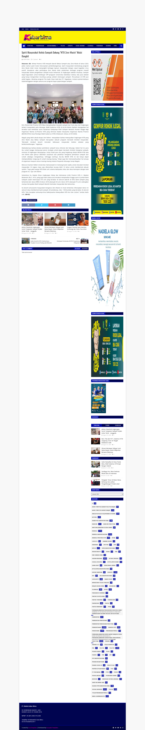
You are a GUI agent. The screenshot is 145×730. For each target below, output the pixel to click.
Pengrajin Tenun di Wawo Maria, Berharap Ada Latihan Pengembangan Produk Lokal (111, 482)
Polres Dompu (96, 651)
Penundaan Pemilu (111, 631)
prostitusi (111, 665)
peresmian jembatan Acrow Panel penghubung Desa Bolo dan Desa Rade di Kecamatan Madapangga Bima (106, 638)
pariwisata (95, 603)
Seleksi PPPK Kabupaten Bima (101, 686)
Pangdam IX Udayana (98, 593)
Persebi (107, 641)
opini (106, 589)
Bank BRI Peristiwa (109, 524)
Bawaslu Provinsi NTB (99, 538)
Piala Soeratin (109, 644)
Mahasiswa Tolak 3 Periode (100, 582)
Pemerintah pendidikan (99, 620)
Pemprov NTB (112, 627)
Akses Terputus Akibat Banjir (101, 510)
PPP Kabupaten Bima (98, 658)
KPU (93, 575)
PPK (103, 655)
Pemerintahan (40, 46)
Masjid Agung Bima (98, 586)
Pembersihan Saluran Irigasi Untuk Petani (105, 613)
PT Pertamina (96, 672)
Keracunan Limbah (109, 565)
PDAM (109, 606)
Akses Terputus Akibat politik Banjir (103, 507)
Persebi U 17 (95, 644)
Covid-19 (94, 541)
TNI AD (111, 689)
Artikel (94, 517)
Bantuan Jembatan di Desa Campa (102, 527)
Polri (108, 651)
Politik (63, 46)
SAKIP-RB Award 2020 (98, 682)
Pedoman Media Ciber (34, 29)
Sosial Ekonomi (80, 46)
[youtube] (118, 29)
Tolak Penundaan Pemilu (100, 692)
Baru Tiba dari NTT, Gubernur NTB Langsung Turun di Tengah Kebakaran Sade (112, 440)
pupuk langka (96, 675)
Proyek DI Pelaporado (98, 668)
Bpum (113, 538)
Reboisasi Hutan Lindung (110, 679)
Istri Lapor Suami (113, 562)
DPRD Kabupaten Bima (108, 548)
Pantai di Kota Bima (98, 596)
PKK (93, 648)
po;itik (102, 648)
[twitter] (116, 29)
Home (23, 29)
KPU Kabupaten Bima (106, 575)
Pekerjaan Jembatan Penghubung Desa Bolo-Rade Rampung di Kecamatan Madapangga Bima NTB (107, 611)
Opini (115, 46)
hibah (108, 551)
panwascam (111, 600)
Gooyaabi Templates (52, 727)
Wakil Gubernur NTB (98, 696)
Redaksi (27, 29)
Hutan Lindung (113, 558)
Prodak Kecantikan (98, 662)
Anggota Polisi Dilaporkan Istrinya (103, 513)
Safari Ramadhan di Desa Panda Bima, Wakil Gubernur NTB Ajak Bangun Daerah (111, 464)
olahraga (95, 589)
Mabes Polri (108, 579)
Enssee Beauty (96, 551)
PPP (110, 655)
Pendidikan (99, 46)
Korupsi (70, 46)
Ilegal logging (97, 562)
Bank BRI (94, 524)
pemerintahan (32, 200)
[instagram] (122, 29)
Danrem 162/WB (107, 541)
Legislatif (95, 579)
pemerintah (95, 617)
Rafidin (94, 679)
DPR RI (94, 548)
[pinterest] (120, 29)
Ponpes (94, 655)
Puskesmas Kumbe (111, 675)
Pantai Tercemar (97, 600)
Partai (107, 603)
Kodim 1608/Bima (97, 572)
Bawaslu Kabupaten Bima (99, 534)
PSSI (112, 668)
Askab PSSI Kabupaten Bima (100, 520)
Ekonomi (108, 46)
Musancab (112, 586)
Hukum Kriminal (51, 46)
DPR (115, 544)
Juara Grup (95, 565)
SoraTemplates (32, 727)
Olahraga (90, 46)
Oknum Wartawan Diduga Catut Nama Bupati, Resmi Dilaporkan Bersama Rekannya (54, 229)
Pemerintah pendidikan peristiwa (102, 624)
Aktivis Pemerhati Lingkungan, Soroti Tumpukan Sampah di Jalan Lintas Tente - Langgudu (32, 229)
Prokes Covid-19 (97, 665)
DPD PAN (106, 544)
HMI (116, 551)
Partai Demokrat (97, 606)
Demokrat (95, 544)
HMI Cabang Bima (97, 555)
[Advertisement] (59, 14)
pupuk (116, 672)
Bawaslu (94, 531)
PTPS (107, 672)
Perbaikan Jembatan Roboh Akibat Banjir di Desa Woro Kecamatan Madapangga (107, 635)
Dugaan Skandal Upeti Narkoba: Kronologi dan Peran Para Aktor (77, 228)
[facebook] (113, 29)
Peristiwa (30, 46)
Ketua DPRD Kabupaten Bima (100, 569)
